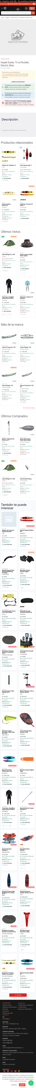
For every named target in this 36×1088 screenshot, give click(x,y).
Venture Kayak (5, 59)
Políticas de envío (8, 1013)
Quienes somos (7, 1005)
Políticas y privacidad (9, 1064)
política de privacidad (20, 1081)
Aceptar (22, 1084)
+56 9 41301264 (13, 3)
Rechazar (14, 1084)
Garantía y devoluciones (10, 1007)
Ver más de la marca (29, 408)
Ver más (19, 995)
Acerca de (6, 1011)
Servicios (5, 1009)
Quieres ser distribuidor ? (25, 1009)
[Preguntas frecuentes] (34, 4)
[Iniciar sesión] (26, 8)
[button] (18, 87)
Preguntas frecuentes (9, 1059)
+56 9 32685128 (25, 3)
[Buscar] (33, 13)
